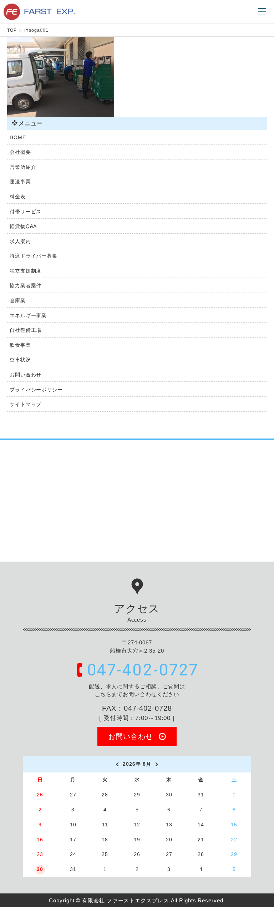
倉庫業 (18, 300)
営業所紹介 (23, 167)
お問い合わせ (25, 375)
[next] (157, 764)
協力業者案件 (25, 285)
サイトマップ (25, 404)
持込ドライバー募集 (33, 256)
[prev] (116, 764)
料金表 (18, 196)
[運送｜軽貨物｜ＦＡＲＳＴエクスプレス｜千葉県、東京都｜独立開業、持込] (39, 16)
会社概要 (20, 152)
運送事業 (20, 181)
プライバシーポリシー (36, 389)
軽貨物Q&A (23, 226)
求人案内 (20, 241)
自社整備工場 (25, 330)
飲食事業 (20, 345)
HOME (18, 137)
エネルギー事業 (28, 315)
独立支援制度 (25, 271)
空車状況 (20, 360)
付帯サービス (25, 211)
